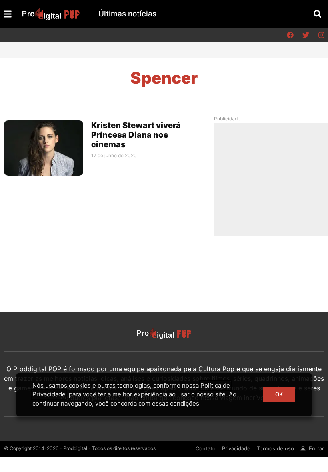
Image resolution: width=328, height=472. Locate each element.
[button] (317, 14)
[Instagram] (321, 35)
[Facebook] (290, 35)
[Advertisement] (274, 179)
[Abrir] (7, 14)
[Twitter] (305, 35)
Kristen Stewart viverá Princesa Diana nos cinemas (136, 134)
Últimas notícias (127, 13)
